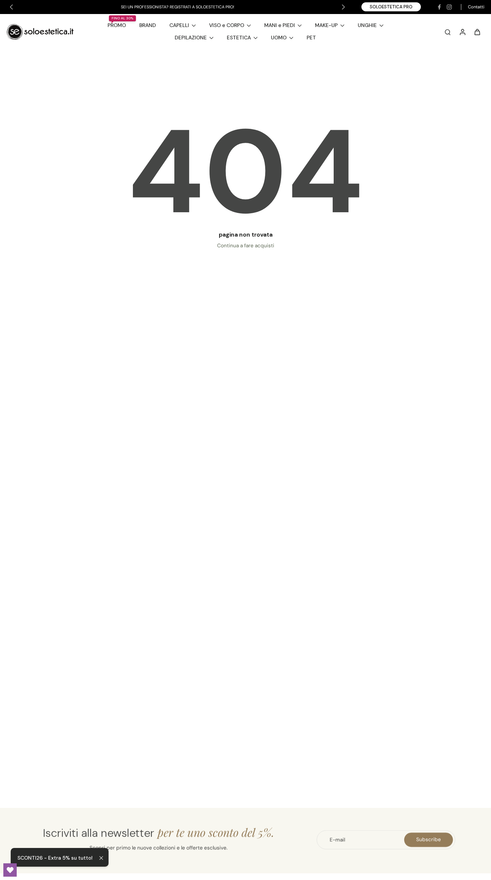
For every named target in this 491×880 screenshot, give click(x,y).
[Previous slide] (11, 7)
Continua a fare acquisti (245, 245)
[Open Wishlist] (10, 870)
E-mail (337, 839)
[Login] (462, 31)
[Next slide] (343, 7)
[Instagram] (449, 7)
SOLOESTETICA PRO (391, 7)
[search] (447, 31)
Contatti (476, 7)
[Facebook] (439, 7)
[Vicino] (101, 858)
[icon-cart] (477, 31)
